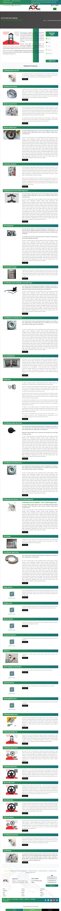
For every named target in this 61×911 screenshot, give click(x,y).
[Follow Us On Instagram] (54, 5)
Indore (23, 894)
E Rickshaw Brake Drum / (33, 870)
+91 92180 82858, (35, 880)
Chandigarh (5, 890)
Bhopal (23, 892)
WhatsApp (33, 909)
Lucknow (42, 894)
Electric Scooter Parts (16, 0)
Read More (25, 79)
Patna (4, 889)
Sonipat (23, 890)
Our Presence (15, 899)
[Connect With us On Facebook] (51, 5)
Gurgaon (4, 895)
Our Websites (6, 900)
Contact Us (52, 885)
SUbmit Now (52, 61)
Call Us (14, 909)
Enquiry (50, 909)
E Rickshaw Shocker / (53, 870)
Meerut (41, 895)
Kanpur (41, 892)
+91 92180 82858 (7, 5)
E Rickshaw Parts (6, 0)
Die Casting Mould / (24, 870)
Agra (41, 890)
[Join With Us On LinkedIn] (57, 5)
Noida (4, 894)
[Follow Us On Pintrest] (56, 5)
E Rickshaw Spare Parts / (30, 872)
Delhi (4, 892)
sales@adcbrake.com (17, 5)
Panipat (23, 889)
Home (44, 20)
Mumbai (23, 895)
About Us (9, 899)
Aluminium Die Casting (7, 2)
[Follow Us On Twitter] (53, 5)
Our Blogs (33, 899)
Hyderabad (42, 889)
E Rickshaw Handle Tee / (43, 870)
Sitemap (21, 899)
